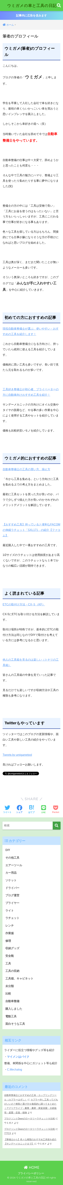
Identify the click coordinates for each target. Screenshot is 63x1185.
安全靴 (9, 955)
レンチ (9, 925)
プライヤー (12, 902)
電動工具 (11, 1016)
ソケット (11, 880)
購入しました (13, 1008)
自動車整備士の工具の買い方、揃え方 (26, 469)
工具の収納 (12, 970)
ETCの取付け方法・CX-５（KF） (24, 604)
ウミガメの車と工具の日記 (32, 5)
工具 (8, 963)
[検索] (57, 826)
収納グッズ (12, 948)
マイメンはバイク (18, 1056)
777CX (7, 1133)
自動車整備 (12, 1001)
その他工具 (12, 857)
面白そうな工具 (15, 1023)
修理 (8, 940)
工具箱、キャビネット (19, 978)
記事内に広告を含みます (31, 15)
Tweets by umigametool (17, 754)
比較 (8, 993)
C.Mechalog (14, 1069)
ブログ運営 (12, 895)
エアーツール (13, 865)
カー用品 (11, 872)
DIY (7, 850)
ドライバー (12, 887)
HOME (33, 1167)
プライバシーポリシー (31, 1173)
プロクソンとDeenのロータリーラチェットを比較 (29, 1118)
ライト (9, 910)
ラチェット (12, 917)
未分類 (9, 986)
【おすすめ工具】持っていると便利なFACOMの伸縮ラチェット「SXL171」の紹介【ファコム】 (31, 530)
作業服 (9, 933)
